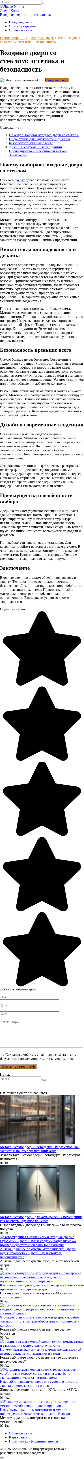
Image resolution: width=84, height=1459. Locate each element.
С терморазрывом (22, 26)
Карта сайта (18, 1437)
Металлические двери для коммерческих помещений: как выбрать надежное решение (41, 1219)
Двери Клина (10, 10)
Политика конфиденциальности (33, 1441)
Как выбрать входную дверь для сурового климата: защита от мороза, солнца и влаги (39, 1383)
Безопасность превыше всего (31, 143)
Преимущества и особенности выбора (38, 151)
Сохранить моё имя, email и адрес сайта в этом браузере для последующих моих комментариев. (38, 1056)
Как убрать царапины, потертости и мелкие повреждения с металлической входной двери (35, 1412)
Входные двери (20, 22)
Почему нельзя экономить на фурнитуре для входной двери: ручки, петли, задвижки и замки (40, 1351)
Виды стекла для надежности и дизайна (39, 139)
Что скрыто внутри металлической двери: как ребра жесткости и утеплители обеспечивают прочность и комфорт (40, 1321)
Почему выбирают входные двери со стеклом (44, 135)
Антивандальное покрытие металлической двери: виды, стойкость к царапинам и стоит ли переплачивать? (38, 1253)
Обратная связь (20, 30)
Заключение (18, 155)
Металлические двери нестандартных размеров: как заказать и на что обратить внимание (40, 1149)
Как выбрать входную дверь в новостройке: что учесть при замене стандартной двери (42, 1287)
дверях (19, 180)
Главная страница (13, 38)
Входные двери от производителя (26, 15)
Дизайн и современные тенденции (35, 147)
